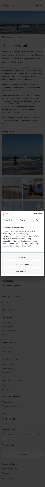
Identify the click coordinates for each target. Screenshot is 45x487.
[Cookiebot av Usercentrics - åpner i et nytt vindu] (32, 214)
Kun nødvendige (22, 271)
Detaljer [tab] (23, 220)
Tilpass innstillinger (21, 264)
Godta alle (22, 257)
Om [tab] (36, 220)
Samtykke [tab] (8, 220)
